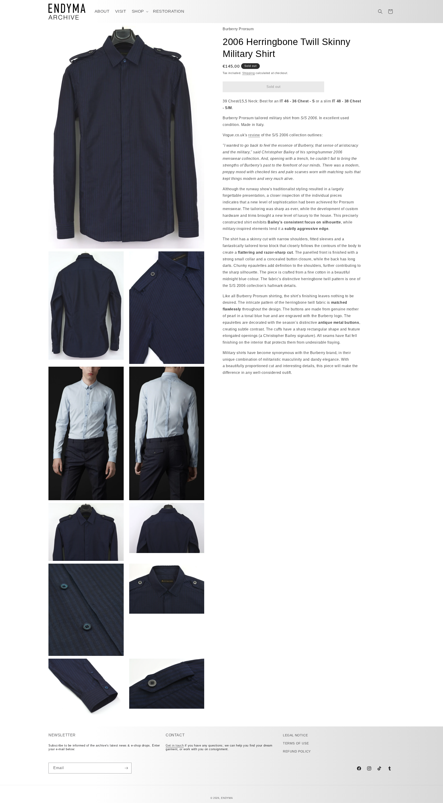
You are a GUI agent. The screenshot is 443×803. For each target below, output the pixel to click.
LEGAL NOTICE (295, 735)
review (254, 135)
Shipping (248, 73)
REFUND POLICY (297, 751)
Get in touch (175, 745)
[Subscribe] (126, 768)
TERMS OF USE (296, 743)
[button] (139, 11)
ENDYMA (227, 798)
